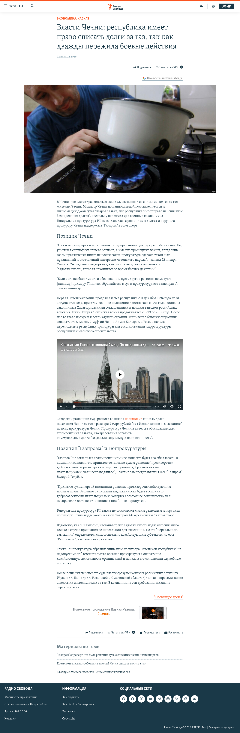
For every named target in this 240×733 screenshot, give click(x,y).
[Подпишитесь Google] (123, 698)
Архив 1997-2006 (15, 711)
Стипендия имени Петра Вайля (25, 704)
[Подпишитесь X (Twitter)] (141, 698)
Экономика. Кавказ (73, 18)
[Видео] (202, 6)
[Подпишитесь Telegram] (159, 698)
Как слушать (70, 697)
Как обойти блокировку (78, 704)
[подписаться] (194, 698)
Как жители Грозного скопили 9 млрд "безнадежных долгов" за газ (112, 345)
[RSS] (176, 698)
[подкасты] (213, 6)
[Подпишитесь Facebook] (132, 698)
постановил (134, 419)
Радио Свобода (74, 349)
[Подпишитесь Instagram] (168, 698)
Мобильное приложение (21, 697)
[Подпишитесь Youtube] (150, 698)
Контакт (10, 718)
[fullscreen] (179, 406)
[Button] (142, 67)
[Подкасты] (185, 698)
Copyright (68, 718)
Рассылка (68, 711)
